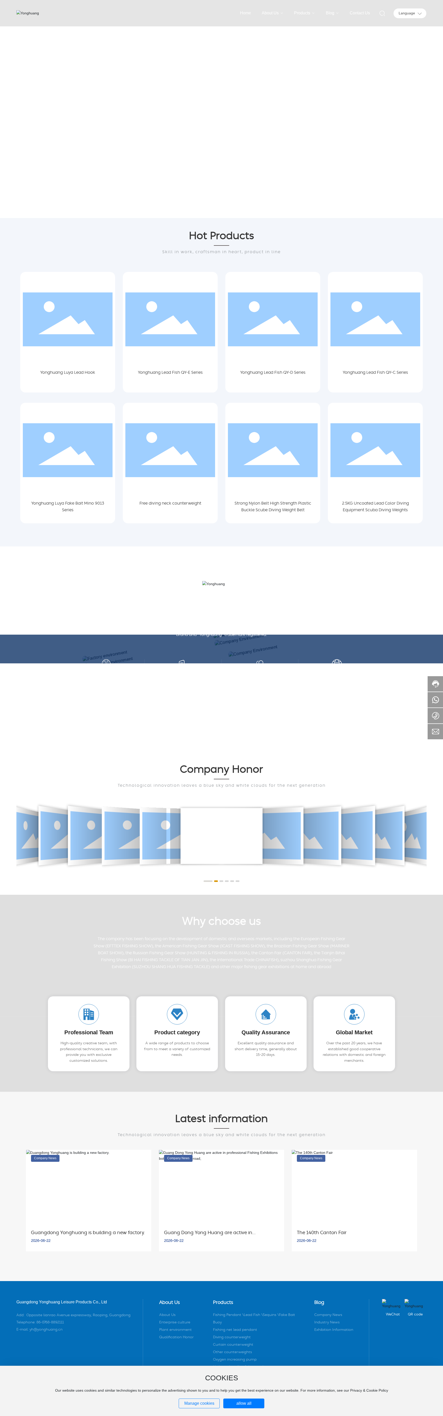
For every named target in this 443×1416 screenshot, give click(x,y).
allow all (243, 1403)
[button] (46, 203)
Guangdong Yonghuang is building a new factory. (88, 1232)
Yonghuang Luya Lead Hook (67, 372)
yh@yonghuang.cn (46, 1330)
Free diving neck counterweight (170, 503)
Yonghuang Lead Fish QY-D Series (273, 372)
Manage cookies (199, 1403)
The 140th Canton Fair (322, 1232)
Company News (45, 1158)
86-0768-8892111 (50, 1322)
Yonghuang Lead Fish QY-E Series (170, 372)
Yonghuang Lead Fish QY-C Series (375, 372)
